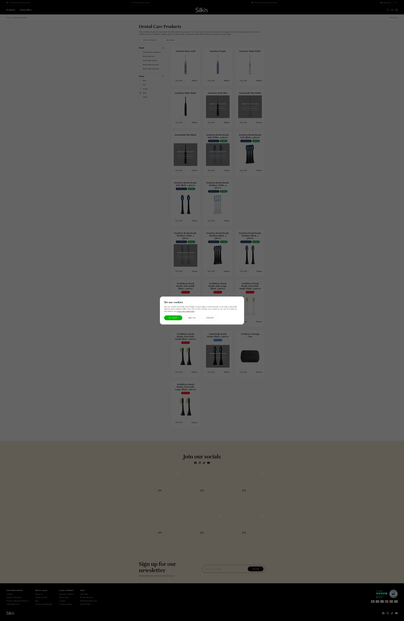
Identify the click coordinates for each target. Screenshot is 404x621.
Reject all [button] (192, 318)
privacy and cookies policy (186, 311)
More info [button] (210, 318)
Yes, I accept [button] (173, 318)
